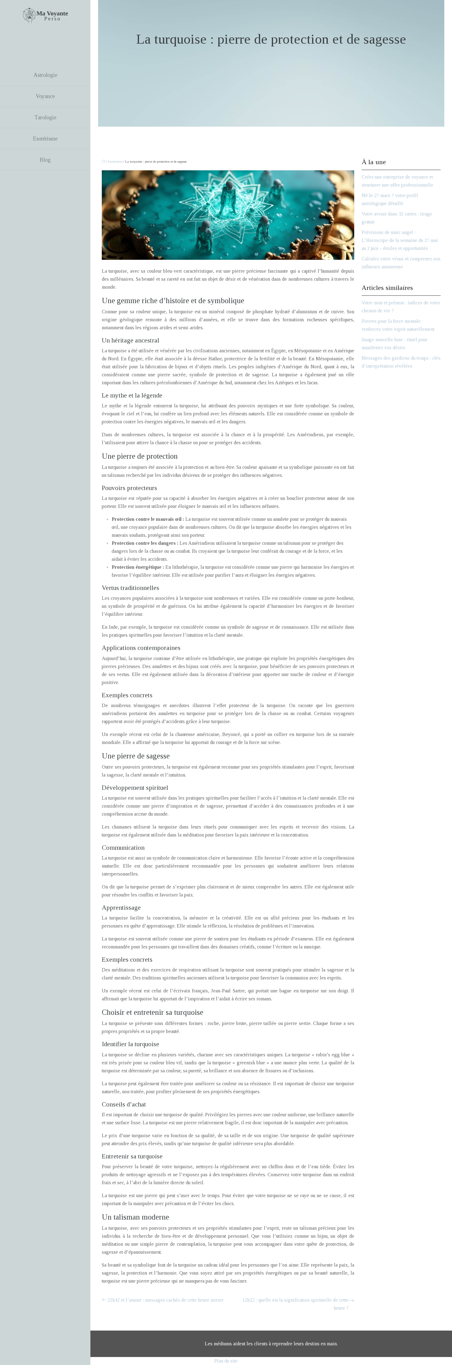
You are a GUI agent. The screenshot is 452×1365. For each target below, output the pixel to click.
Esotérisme (45, 139)
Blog (45, 160)
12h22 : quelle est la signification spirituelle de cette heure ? (295, 1304)
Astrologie (45, 75)
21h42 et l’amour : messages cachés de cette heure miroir (165, 1300)
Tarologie (45, 117)
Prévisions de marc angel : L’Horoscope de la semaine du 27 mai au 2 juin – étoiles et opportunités (400, 240)
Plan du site (226, 1360)
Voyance (45, 96)
